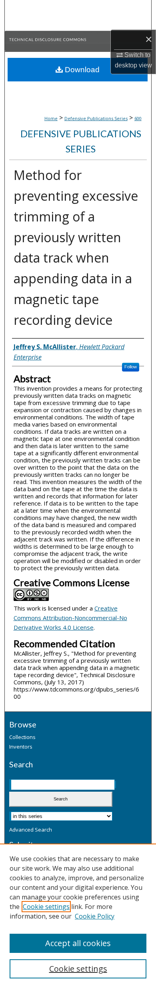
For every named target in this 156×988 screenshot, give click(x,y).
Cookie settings (46, 906)
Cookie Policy (94, 916)
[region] (78, 916)
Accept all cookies (78, 943)
